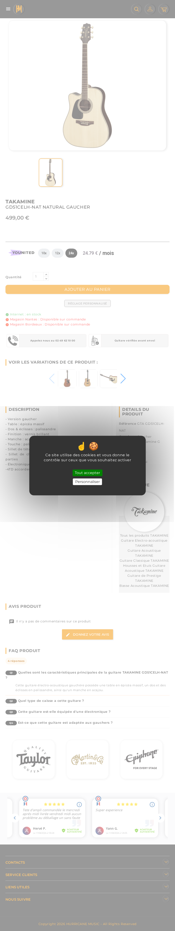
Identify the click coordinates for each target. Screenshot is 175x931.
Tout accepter (87, 473)
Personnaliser (87, 482)
